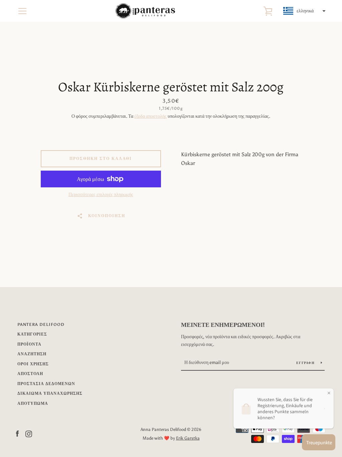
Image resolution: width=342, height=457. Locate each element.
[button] (303, 11)
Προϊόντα (29, 344)
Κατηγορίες (32, 334)
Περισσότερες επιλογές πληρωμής (100, 194)
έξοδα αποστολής (150, 116)
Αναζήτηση (31, 354)
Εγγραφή (306, 363)
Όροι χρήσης (33, 364)
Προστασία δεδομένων (46, 383)
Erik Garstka (188, 438)
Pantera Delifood (40, 324)
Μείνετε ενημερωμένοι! (223, 325)
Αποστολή (30, 373)
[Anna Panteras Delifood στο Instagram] (28, 433)
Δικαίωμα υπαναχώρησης (49, 393)
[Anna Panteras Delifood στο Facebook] (17, 433)
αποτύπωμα (32, 403)
